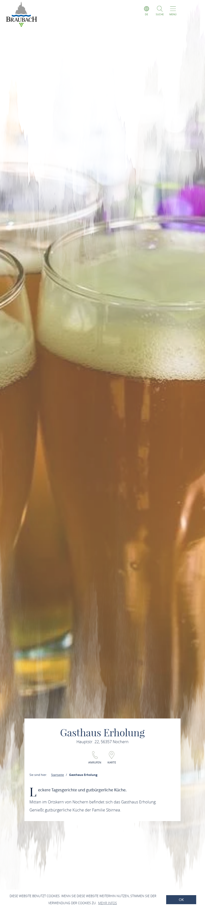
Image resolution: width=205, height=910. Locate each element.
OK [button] (181, 899)
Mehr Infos (107, 903)
